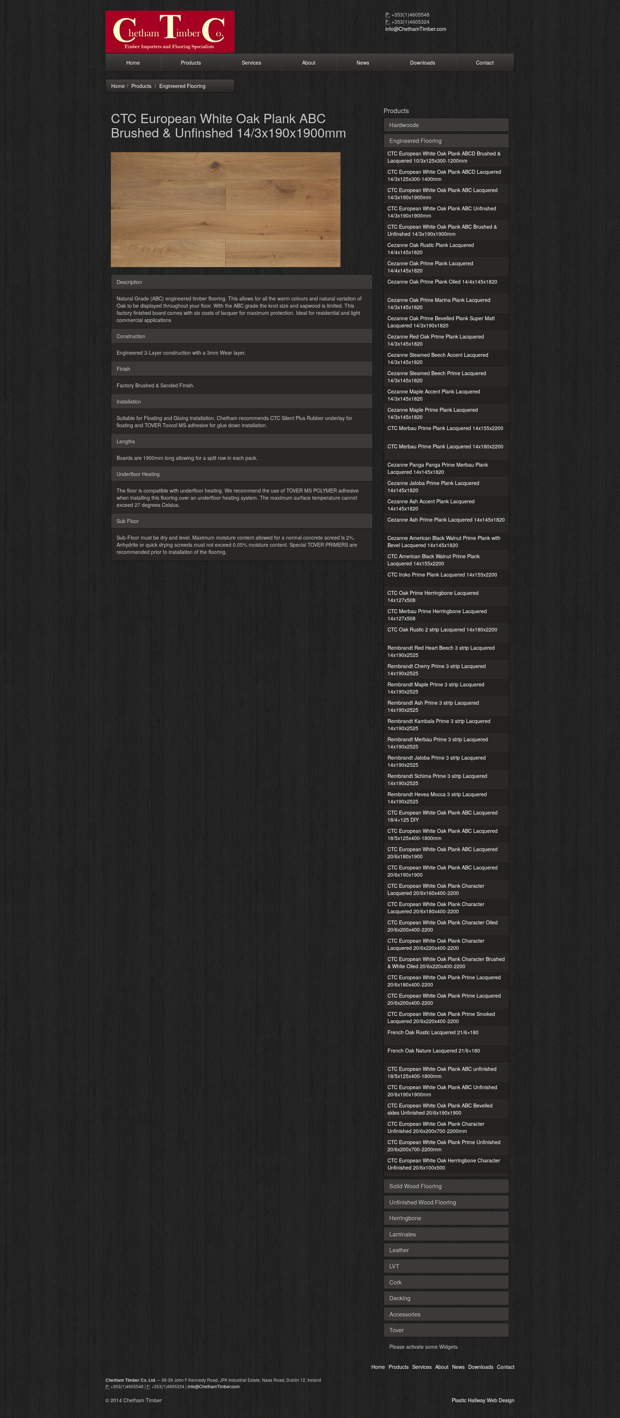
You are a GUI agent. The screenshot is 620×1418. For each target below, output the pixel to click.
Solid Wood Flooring (415, 1186)
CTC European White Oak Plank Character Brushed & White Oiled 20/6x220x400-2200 (446, 962)
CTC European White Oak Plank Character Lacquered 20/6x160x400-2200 (436, 889)
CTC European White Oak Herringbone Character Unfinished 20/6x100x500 (444, 1164)
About (308, 62)
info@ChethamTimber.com (415, 28)
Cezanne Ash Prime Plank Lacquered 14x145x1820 (446, 519)
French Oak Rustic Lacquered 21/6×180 (433, 1032)
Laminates (402, 1234)
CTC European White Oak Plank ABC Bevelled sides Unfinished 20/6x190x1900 (440, 1109)
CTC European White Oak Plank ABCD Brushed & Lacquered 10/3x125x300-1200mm (444, 157)
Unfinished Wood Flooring (422, 1202)
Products (191, 62)
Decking (399, 1298)
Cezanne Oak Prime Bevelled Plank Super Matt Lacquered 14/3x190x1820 (441, 321)
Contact (485, 62)
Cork (395, 1282)
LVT (394, 1266)
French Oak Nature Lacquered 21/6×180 (434, 1050)
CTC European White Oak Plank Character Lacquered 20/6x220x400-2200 (436, 944)
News (363, 62)
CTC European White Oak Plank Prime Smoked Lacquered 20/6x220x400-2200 (441, 1017)
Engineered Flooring (182, 85)
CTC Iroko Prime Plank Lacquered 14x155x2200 (442, 574)
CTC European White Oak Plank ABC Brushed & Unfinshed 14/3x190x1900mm (442, 230)
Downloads (422, 62)
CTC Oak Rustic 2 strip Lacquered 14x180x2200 (442, 629)
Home (133, 62)
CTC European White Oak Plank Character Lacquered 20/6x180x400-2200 (436, 907)
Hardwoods (404, 125)
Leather (399, 1250)
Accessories (405, 1314)
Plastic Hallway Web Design (483, 1400)
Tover (396, 1330)
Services (251, 62)
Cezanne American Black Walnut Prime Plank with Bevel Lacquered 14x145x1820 (444, 541)
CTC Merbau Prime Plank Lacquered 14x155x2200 (445, 428)
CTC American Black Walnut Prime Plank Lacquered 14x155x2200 (434, 559)
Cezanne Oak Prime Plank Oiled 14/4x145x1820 (442, 281)
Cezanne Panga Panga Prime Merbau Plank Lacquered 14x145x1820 (438, 468)
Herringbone (405, 1218)
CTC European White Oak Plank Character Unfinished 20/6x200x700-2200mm (436, 1127)
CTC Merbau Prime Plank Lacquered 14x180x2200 (445, 446)
